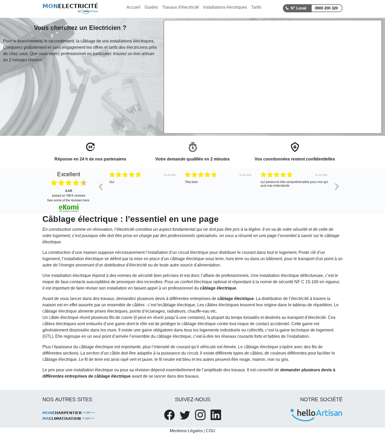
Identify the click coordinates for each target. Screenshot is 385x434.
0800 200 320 (326, 8)
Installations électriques (225, 7)
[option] (143, 190)
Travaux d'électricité (180, 7)
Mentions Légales (186, 430)
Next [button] (337, 186)
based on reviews (68, 193)
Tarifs (256, 7)
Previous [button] (100, 186)
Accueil (133, 7)
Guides (151, 7)
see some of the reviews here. (68, 200)
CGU (210, 430)
